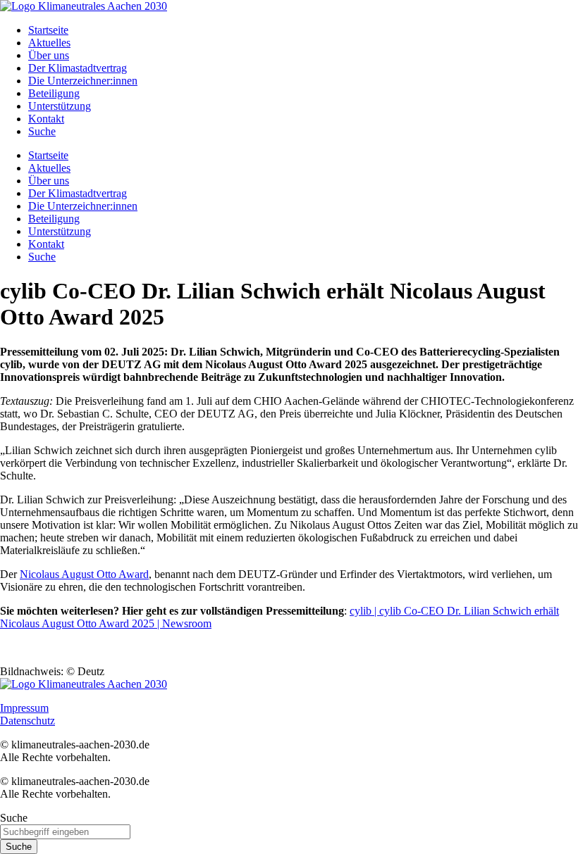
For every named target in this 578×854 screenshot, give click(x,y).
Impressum (24, 708)
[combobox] (65, 831)
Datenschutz (27, 721)
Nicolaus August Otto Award (84, 574)
